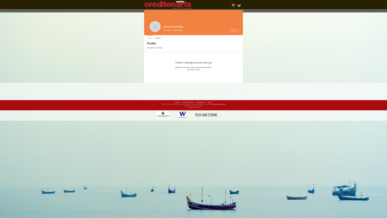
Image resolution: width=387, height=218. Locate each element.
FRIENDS (177, 102)
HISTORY (210, 102)
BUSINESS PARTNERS (188, 102)
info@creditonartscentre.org (218, 104)
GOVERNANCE (200, 102)
